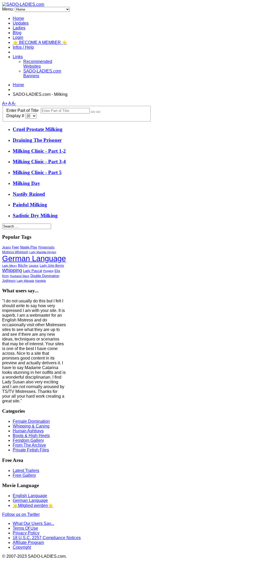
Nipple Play (28, 247)
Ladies (19, 28)
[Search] (93, 112)
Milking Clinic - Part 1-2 (39, 151)
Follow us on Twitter (21, 514)
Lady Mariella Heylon (42, 252)
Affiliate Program (28, 542)
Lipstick (34, 265)
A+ (4, 103)
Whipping (12, 270)
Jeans (6, 247)
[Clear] (98, 112)
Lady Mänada (25, 280)
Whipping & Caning (31, 426)
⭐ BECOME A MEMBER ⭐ (40, 42)
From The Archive (29, 445)
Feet (15, 247)
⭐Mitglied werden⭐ (33, 505)
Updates (21, 23)
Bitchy (23, 265)
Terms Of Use (25, 528)
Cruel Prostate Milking (37, 129)
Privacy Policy (26, 533)
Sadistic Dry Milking (35, 215)
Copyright (22, 547)
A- (14, 103)
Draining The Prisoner (37, 140)
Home (18, 18)
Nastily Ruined (29, 194)
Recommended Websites (37, 64)
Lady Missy (9, 265)
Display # (15, 115)
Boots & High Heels (31, 435)
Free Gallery (24, 475)
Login (18, 37)
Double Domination (44, 276)
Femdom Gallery (28, 440)
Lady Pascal (32, 271)
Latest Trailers (26, 470)
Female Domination (31, 421)
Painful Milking (30, 204)
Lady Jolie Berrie (52, 265)
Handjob (40, 280)
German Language (34, 258)
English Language (30, 495)
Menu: (8, 9)
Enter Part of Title (23, 110)
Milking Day (26, 183)
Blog (17, 32)
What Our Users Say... (33, 523)
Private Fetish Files (31, 450)
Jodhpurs (9, 281)
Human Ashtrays (28, 431)
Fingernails (46, 247)
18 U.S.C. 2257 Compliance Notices (47, 537)
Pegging (48, 271)
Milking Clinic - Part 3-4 (39, 161)
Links (18, 57)
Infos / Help (23, 47)
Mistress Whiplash (15, 252)
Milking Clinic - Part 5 (37, 172)
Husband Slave (19, 276)
